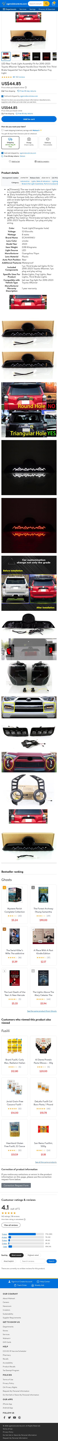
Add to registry (43, 161)
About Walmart (9, 1298)
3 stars (4, 1240)
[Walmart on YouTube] (14, 1417)
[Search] (46, 3)
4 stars (4, 1237)
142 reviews (20, 77)
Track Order (22, 1285)
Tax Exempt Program (11, 1370)
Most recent (16, 1255)
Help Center (45, 1281)
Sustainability (8, 1314)
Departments (11, 9)
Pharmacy (7, 1355)
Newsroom (7, 1306)
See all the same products (46, 1162)
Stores (5, 1330)
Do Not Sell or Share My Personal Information (21, 1394)
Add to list (16, 161)
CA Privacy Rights (10, 1387)
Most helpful (9, 1261)
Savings (32, 9)
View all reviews (11, 1225)
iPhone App (7, 1404)
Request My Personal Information (16, 1391)
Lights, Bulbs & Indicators (40, 181)
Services (23, 9)
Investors (6, 1310)
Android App (8, 1407)
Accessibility (8, 1362)
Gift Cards (7, 1342)
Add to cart (29, 119)
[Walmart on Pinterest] (19, 1417)
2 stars (4, 1243)
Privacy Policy (8, 1383)
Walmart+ (7, 1338)
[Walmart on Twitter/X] (9, 1417)
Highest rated (33, 1255)
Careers (6, 1302)
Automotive (24, 181)
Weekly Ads (39, 1285)
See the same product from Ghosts (42, 1011)
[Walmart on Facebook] (4, 1417)
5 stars (4, 1234)
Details (22, 156)
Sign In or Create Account (22, 1281)
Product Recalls (9, 1366)
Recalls (5, 1359)
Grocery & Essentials (47, 9)
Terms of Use (8, 1379)
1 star (5, 1247)
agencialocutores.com (29, 96)
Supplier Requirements (12, 1317)
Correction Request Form (16, 1185)
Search (51, 1261)
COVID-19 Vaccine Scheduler (14, 1351)
